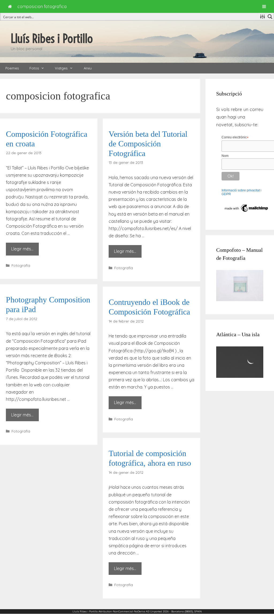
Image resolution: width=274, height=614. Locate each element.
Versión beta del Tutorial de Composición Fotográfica (148, 144)
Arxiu (88, 68)
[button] (44, 68)
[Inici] (10, 6)
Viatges (61, 68)
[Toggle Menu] (264, 6)
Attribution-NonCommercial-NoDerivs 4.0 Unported (130, 611)
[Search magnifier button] (270, 16)
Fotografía (21, 265)
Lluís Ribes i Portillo (52, 38)
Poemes (12, 68)
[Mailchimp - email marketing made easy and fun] (247, 212)
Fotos (34, 68)
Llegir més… (22, 248)
